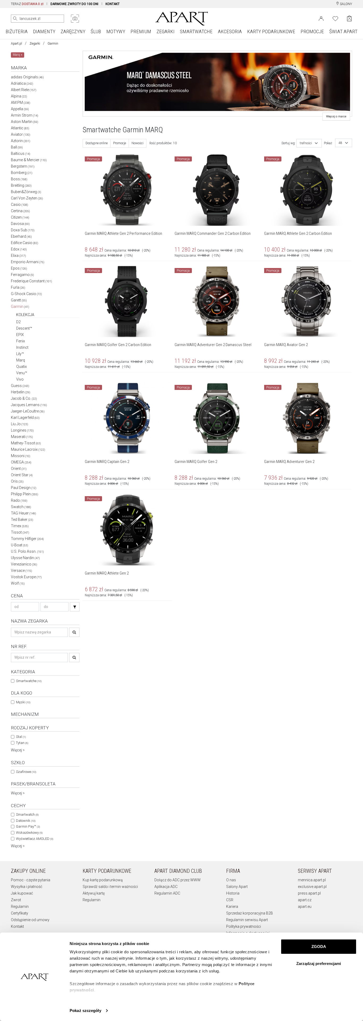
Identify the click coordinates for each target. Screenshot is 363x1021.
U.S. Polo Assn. (27, 551)
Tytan (22, 743)
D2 (18, 322)
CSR (229, 900)
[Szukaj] (74, 606)
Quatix (21, 366)
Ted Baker (22, 519)
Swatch (21, 507)
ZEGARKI (166, 31)
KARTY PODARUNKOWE (271, 31)
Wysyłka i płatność (26, 886)
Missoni (20, 456)
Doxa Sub (23, 230)
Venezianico (24, 564)
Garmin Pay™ (28, 826)
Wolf (18, 583)
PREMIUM (140, 31)
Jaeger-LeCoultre (28, 411)
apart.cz (304, 900)
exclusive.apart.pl (312, 886)
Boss (19, 179)
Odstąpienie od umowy (30, 920)
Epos (19, 268)
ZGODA (318, 946)
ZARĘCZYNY (73, 31)
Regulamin (20, 906)
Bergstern (23, 166)
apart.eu (304, 906)
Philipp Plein (24, 494)
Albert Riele (23, 90)
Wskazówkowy (29, 833)
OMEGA (21, 462)
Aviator (20, 134)
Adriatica (22, 83)
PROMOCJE (312, 31)
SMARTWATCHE (196, 31)
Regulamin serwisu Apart (247, 920)
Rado (19, 500)
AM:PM (20, 102)
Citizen (20, 217)
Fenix (20, 341)
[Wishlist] (335, 18)
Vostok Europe (26, 577)
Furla (18, 287)
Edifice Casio (24, 243)
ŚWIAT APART (343, 31)
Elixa (18, 255)
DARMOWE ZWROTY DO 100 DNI (74, 4)
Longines (22, 430)
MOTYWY (115, 31)
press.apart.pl (309, 893)
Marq (20, 360)
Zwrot (16, 900)
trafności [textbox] (306, 143)
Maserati (22, 437)
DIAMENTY (44, 31)
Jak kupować (22, 893)
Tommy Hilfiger (27, 539)
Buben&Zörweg (26, 192)
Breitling (21, 185)
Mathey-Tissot (26, 443)
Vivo (20, 379)
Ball (17, 147)
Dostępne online (97, 143)
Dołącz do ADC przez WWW (177, 880)
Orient (19, 468)
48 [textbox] (340, 143)
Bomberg (21, 173)
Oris (17, 481)
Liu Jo (19, 424)
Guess (20, 386)
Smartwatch (27, 814)
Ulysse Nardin (25, 558)
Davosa (20, 224)
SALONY (345, 4)
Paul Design (23, 488)
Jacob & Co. (24, 398)
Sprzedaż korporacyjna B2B (249, 913)
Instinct (22, 347)
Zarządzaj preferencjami (318, 963)
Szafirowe (26, 772)
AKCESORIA (230, 31)
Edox (19, 249)
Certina (20, 211)
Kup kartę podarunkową (103, 880)
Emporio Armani (27, 262)
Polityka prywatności (243, 926)
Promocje (119, 143)
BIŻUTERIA (17, 31)
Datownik (25, 821)
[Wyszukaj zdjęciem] (75, 19)
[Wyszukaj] (15, 18)
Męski (23, 702)
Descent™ (24, 328)
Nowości (137, 143)
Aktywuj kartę (94, 893)
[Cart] (349, 18)
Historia (232, 893)
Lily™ (20, 354)
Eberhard (21, 236)
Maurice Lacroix (28, 449)
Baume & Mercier (29, 160)
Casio (19, 204)
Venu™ (21, 373)
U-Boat (19, 545)
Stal (21, 737)
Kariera (232, 906)
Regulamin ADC (167, 893)
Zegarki (34, 43)
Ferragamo (22, 275)
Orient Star (22, 475)
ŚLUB (96, 31)
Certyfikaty (19, 913)
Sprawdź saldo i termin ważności (110, 886)
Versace (21, 570)
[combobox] (309, 143)
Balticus (20, 153)
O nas (231, 880)
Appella (20, 109)
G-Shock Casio (26, 294)
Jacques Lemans (29, 405)
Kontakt (17, 926)
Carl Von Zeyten (27, 198)
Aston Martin (24, 122)
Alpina (19, 96)
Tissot (20, 532)
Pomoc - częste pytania (30, 880)
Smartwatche (28, 681)
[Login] (321, 18)
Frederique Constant (31, 281)
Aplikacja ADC (166, 886)
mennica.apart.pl (312, 880)
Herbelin (20, 392)
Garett (19, 300)
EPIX (20, 335)
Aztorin (20, 141)
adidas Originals (27, 77)
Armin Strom (24, 115)
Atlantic (20, 128)
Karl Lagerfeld (25, 417)
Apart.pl (16, 43)
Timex (20, 526)
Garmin (53, 43)
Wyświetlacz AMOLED (34, 839)
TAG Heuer (23, 513)
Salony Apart (237, 886)
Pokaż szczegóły (85, 1010)
